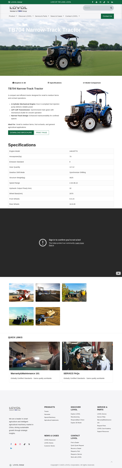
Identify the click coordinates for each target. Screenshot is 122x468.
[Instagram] (100, 2)
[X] (108, 2)
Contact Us (107, 16)
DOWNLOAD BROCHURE (21, 133)
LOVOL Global (16, 2)
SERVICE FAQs (71, 373)
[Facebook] (92, 2)
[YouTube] (96, 2)
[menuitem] (13, 16)
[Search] (111, 7)
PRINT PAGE (41, 133)
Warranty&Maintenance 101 (25, 373)
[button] (111, 462)
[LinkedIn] (112, 2)
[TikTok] (104, 2)
